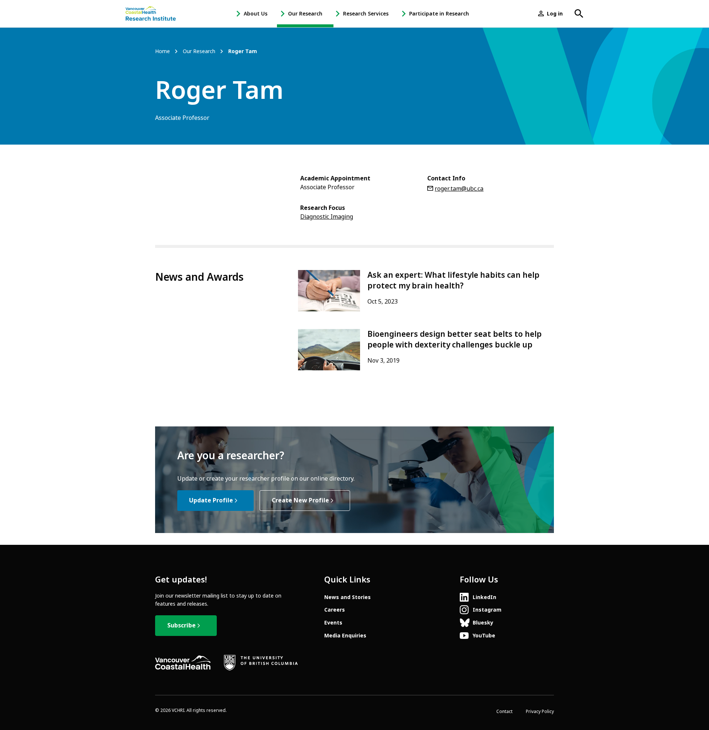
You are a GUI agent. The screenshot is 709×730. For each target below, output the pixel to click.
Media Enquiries (345, 635)
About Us (255, 13)
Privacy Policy (540, 711)
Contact (504, 711)
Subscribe (181, 625)
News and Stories (347, 597)
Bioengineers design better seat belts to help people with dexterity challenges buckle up (454, 339)
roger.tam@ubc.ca (459, 188)
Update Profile (211, 500)
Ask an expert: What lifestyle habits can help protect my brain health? (453, 280)
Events (333, 622)
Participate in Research (439, 13)
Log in (555, 13)
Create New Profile (300, 500)
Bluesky (483, 622)
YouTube (484, 635)
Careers (334, 609)
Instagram (487, 609)
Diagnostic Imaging (326, 216)
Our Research (305, 13)
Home (162, 51)
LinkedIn (484, 597)
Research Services (365, 13)
